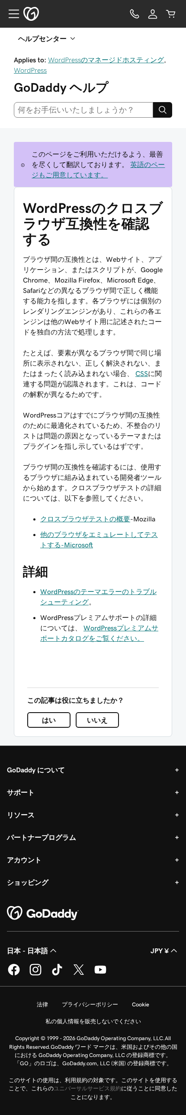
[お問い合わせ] (134, 14)
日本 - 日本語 (27, 950)
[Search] (162, 110)
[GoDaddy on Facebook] (14, 973)
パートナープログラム (41, 837)
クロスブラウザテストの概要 (85, 518)
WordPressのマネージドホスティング (106, 59)
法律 (42, 1004)
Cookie (140, 1004)
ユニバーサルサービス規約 (87, 1088)
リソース (21, 814)
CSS (141, 373)
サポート (21, 792)
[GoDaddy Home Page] (43, 913)
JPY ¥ (160, 950)
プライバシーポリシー (90, 1004)
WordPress (30, 70)
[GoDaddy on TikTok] (57, 973)
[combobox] (83, 110)
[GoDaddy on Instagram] (35, 973)
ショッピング (27, 882)
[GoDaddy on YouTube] (100, 973)
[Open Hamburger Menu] (10, 13)
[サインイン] (152, 14)
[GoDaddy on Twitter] (79, 973)
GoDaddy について (36, 769)
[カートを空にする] (171, 14)
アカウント (24, 859)
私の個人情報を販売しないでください (93, 1021)
